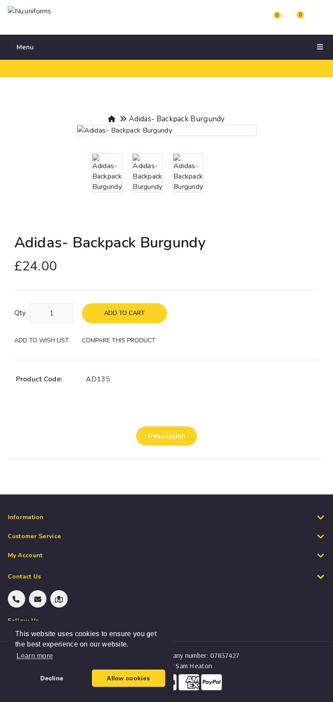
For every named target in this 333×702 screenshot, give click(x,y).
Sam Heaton (194, 665)
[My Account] (244, 19)
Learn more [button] (34, 656)
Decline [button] (51, 678)
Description (166, 436)
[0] (269, 20)
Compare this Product (119, 340)
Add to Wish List (41, 340)
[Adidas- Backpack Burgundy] (167, 130)
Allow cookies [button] (128, 678)
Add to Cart (124, 313)
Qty (20, 313)
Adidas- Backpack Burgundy (177, 119)
